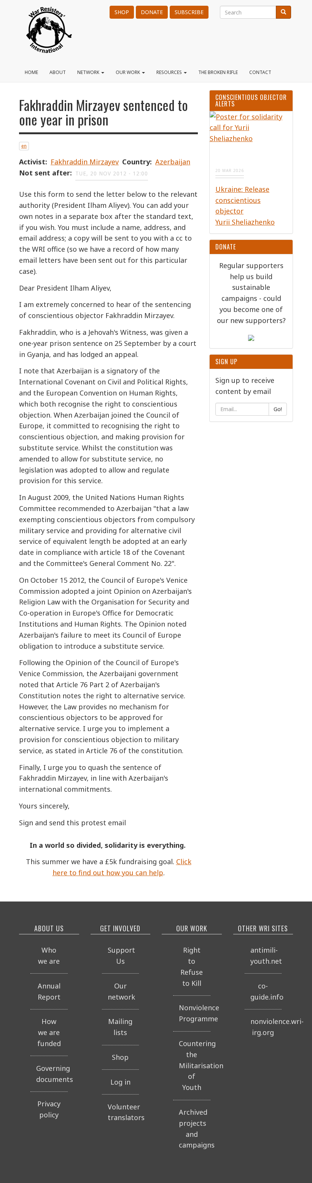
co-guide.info (266, 991)
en (24, 146)
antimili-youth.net (266, 955)
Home (31, 72)
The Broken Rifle (218, 72)
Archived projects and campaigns (194, 1128)
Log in (120, 1082)
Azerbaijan (172, 161)
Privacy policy (48, 1109)
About (57, 72)
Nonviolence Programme (194, 1013)
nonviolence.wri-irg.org (266, 1027)
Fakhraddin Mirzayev (85, 161)
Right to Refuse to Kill (191, 966)
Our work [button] (128, 72)
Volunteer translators (123, 1112)
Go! (278, 409)
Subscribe (189, 12)
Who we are (49, 955)
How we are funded (49, 1032)
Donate (152, 12)
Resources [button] (169, 72)
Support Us (121, 955)
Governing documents (52, 1074)
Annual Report (49, 991)
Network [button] (88, 72)
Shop (122, 12)
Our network (121, 991)
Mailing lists (120, 1027)
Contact (260, 72)
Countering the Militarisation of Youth (194, 1065)
